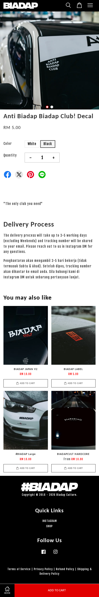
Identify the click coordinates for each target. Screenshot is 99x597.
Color (7, 144)
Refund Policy (65, 569)
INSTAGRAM (49, 521)
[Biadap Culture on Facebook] (43, 554)
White (32, 144)
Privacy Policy (43, 569)
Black (48, 144)
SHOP (49, 526)
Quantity (10, 155)
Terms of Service (19, 569)
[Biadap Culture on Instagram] (55, 554)
